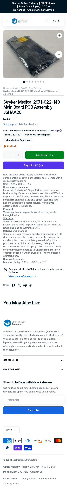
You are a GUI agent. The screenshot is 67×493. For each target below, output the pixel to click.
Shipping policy (11, 483)
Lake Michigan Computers (24, 460)
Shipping (8, 124)
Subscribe (33, 410)
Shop (14, 88)
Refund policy (10, 478)
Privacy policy (28, 478)
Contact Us (36, 471)
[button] (8, 21)
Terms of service (47, 478)
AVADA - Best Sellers (31, 88)
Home (6, 88)
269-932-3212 (20, 471)
